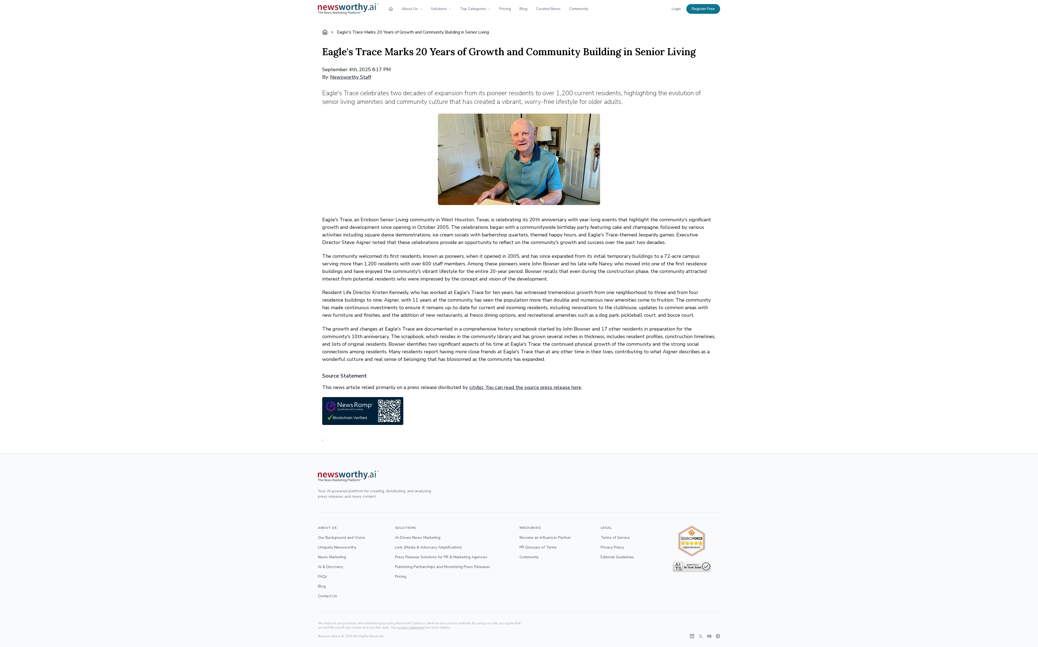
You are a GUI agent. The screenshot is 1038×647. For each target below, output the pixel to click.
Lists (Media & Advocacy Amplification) (428, 547)
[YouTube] (709, 636)
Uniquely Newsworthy (337, 547)
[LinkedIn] (692, 636)
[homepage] (391, 9)
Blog (523, 8)
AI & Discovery (330, 566)
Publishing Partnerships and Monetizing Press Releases (442, 566)
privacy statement (410, 627)
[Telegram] (718, 636)
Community (578, 8)
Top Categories (473, 8)
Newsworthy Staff (350, 77)
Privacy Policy (612, 547)
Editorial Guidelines (617, 557)
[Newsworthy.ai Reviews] (691, 541)
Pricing (505, 8)
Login (676, 8)
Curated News (548, 8)
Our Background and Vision (341, 537)
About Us (410, 8)
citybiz (476, 387)
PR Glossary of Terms (538, 547)
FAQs (322, 576)
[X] (700, 636)
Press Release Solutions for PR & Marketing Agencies (441, 557)
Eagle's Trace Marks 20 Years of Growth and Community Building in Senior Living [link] (413, 32)
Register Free (703, 8)
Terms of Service (615, 537)
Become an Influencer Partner (545, 537)
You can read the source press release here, (533, 387)
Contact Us (327, 596)
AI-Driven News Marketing (417, 537)
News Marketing (332, 557)
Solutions (439, 8)
